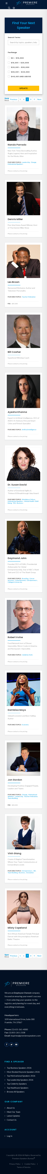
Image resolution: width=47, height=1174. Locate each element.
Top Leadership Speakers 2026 (20, 1080)
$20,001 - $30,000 (20, 67)
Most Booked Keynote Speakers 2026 (23, 1072)
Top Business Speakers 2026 (19, 1068)
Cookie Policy (29, 1164)
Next (39, 99)
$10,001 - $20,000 (20, 62)
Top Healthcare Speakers (17, 1088)
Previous (13, 99)
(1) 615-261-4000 (20, 1029)
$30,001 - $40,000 (20, 72)
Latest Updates (13, 1116)
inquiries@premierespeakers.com (26, 1035)
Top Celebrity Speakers (17, 1084)
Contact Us (11, 1120)
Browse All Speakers (15, 1091)
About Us (11, 1108)
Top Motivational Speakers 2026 (21, 1076)
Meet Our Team (13, 1112)
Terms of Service (23, 1167)
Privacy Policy (14, 1164)
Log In (9, 1136)
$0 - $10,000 (17, 58)
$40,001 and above (21, 76)
